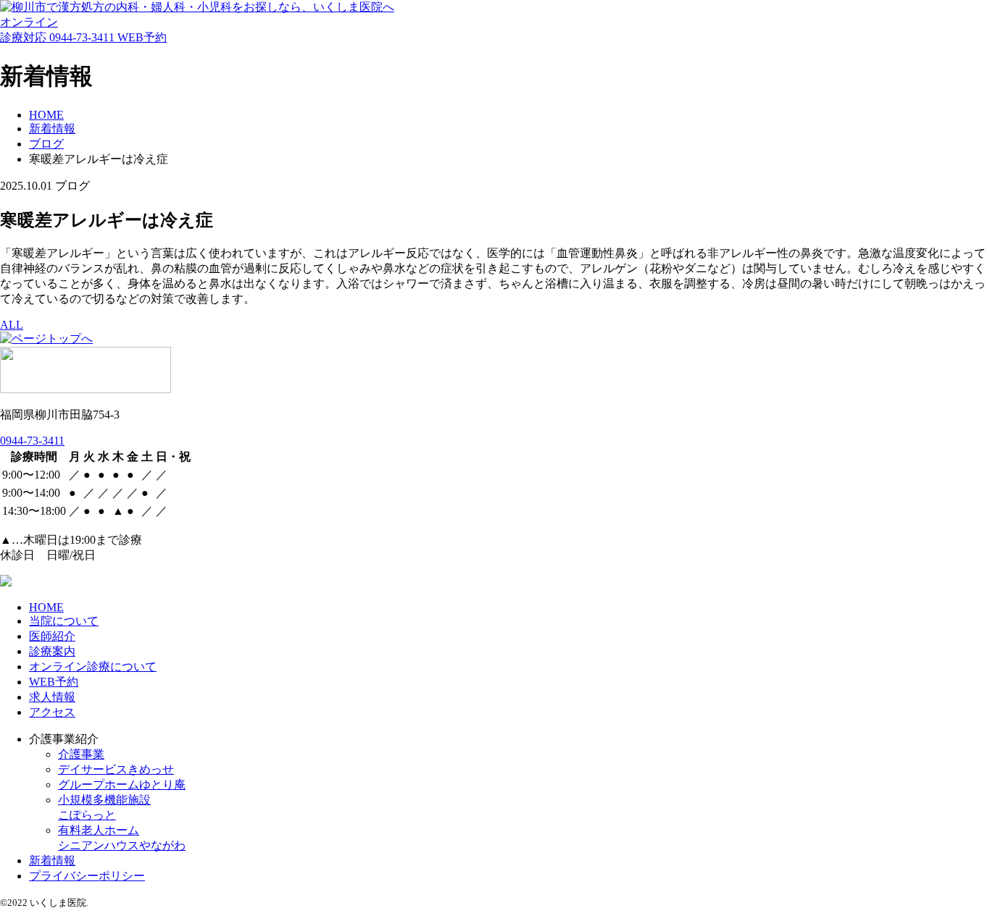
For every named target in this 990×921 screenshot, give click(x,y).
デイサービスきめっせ (116, 769)
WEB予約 (142, 37)
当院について (64, 621)
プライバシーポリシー (87, 876)
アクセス (52, 712)
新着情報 (52, 860)
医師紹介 (52, 636)
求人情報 (52, 697)
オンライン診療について (93, 666)
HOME (46, 607)
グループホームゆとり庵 (122, 784)
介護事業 (81, 754)
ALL (11, 325)
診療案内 (52, 651)
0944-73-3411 (83, 37)
